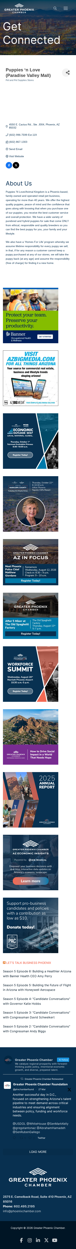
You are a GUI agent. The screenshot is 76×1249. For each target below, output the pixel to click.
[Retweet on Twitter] (22, 1078)
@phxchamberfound (23, 1089)
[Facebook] (21, 1240)
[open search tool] (55, 8)
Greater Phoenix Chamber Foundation (40, 1084)
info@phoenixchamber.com (22, 1211)
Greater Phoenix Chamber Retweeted (44, 1079)
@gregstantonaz (24, 1128)
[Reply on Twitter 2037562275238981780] (15, 1138)
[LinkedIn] (38, 1240)
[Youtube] (55, 1240)
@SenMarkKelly (57, 1123)
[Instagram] (30, 1240)
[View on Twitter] (16, 167)
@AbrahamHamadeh (51, 1128)
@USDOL (19, 1123)
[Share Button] (66, 72)
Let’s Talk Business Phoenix (28, 963)
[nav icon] (66, 8)
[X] (46, 1240)
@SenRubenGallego (26, 1132)
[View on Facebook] (9, 167)
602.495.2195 (24, 1206)
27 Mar (42, 1089)
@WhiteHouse (36, 1123)
